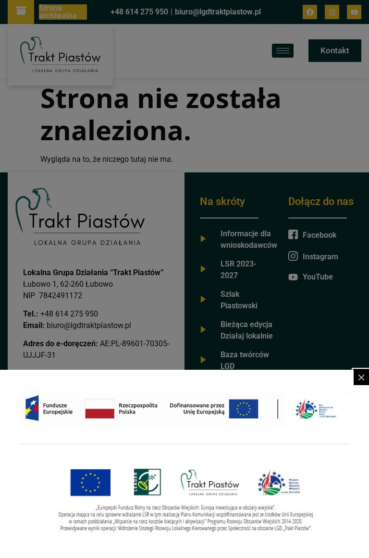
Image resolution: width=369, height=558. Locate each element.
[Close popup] (361, 377)
